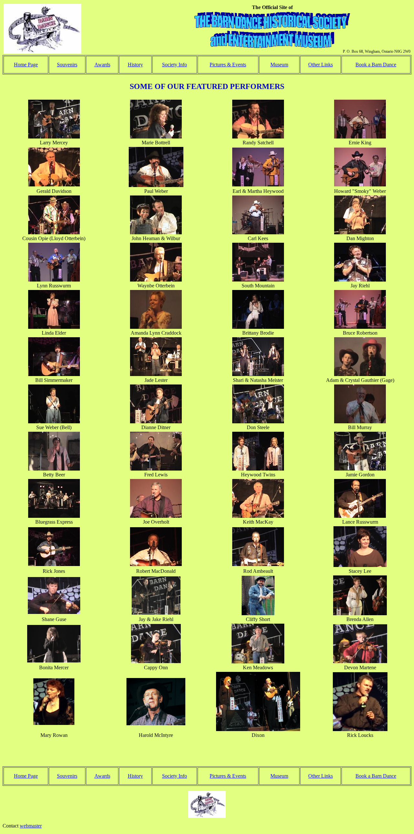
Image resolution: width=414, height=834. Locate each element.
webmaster (31, 825)
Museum (279, 64)
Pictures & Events (228, 64)
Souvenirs (67, 64)
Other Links (320, 64)
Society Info (174, 64)
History (135, 64)
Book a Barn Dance (375, 64)
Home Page (26, 64)
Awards (102, 64)
